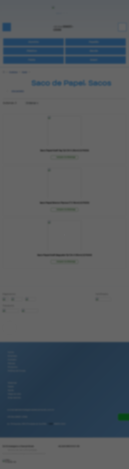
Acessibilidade (10, 446)
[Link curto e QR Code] (10, 459)
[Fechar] (60, 236)
